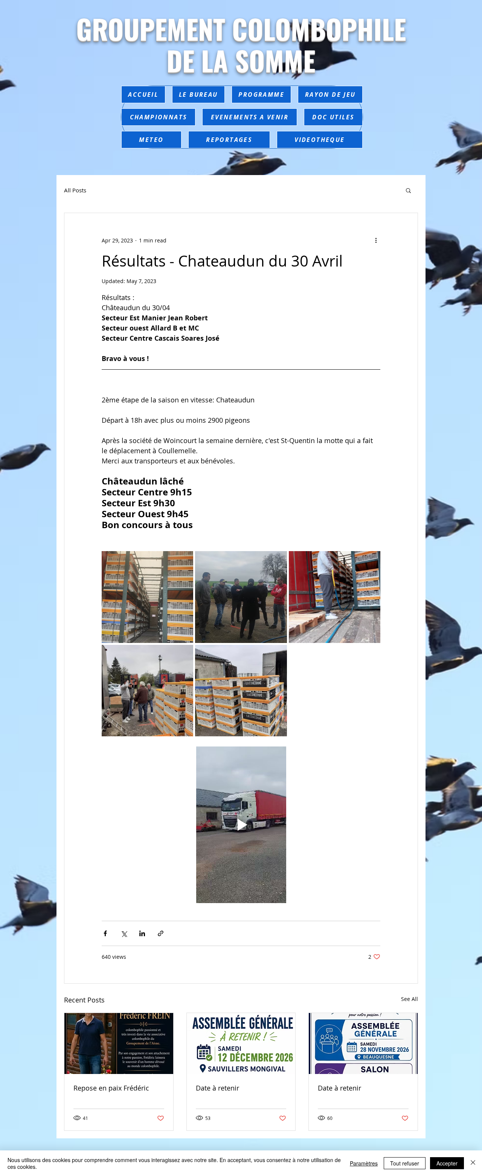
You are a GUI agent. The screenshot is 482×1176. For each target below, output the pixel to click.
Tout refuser (404, 1163)
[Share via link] (160, 933)
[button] (408, 190)
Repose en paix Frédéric (111, 1087)
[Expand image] (147, 597)
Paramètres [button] (364, 1163)
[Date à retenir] (241, 1043)
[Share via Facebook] (105, 933)
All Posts (75, 190)
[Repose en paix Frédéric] (118, 1043)
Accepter (447, 1163)
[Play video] (241, 824)
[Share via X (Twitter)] (123, 933)
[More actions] (375, 240)
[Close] (472, 1163)
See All (409, 998)
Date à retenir (217, 1087)
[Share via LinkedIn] (142, 933)
